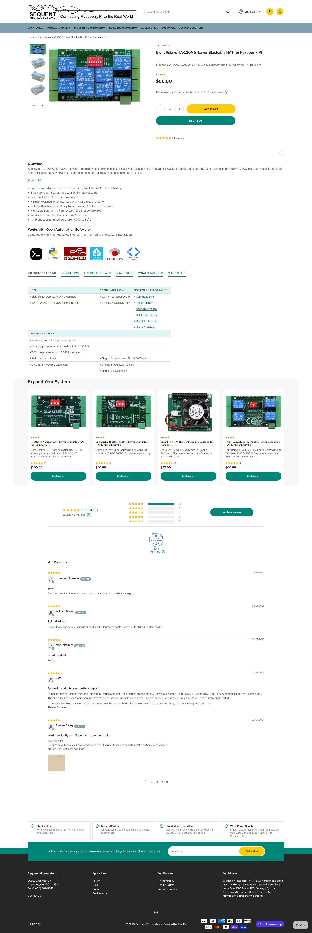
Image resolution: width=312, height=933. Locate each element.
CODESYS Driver (146, 315)
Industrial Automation (90, 27)
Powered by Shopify (175, 924)
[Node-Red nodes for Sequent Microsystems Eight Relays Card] (75, 253)
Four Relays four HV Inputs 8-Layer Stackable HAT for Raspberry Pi (253, 443)
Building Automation (123, 27)
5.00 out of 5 (89, 510)
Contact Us (34, 895)
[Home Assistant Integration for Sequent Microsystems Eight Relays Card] (96, 253)
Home (31, 37)
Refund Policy (166, 884)
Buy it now (195, 120)
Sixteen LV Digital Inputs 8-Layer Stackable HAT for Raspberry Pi (122, 443)
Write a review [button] (232, 512)
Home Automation (58, 27)
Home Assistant (145, 327)
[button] (164, 138)
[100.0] (156, 540)
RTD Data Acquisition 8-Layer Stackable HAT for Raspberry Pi (57, 443)
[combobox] (189, 12)
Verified (155, 551)
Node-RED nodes (146, 308)
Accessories (149, 27)
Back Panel (35, 27)
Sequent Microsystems (149, 924)
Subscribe (252, 851)
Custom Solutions (191, 27)
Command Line (145, 296)
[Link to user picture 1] (56, 762)
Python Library (144, 302)
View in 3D (35, 180)
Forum (96, 880)
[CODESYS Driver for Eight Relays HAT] (115, 253)
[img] (54, 572)
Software (168, 27)
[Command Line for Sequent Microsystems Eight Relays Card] (36, 253)
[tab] (42, 274)
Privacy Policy (166, 880)
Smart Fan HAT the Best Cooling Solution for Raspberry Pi (187, 443)
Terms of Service (167, 889)
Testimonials (100, 893)
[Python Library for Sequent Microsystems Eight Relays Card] (53, 253)
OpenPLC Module (146, 321)
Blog (95, 884)
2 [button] (151, 781)
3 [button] (157, 781)
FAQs (96, 889)
